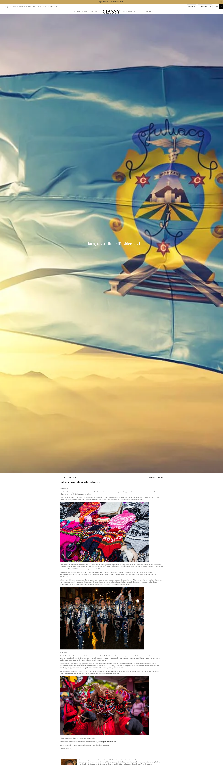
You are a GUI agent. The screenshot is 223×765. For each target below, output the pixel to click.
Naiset (77, 12)
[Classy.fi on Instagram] (8, 7)
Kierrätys (138, 12)
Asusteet (94, 12)
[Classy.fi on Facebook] (5, 7)
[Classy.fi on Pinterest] (10, 7)
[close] (221, 2)
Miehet (85, 12)
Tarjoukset (127, 12)
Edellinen (152, 477)
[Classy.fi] (111, 12)
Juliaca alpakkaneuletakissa (107, 742)
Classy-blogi (72, 477)
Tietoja (148, 12)
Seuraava (160, 477)
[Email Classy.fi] (3, 7)
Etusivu (62, 477)
